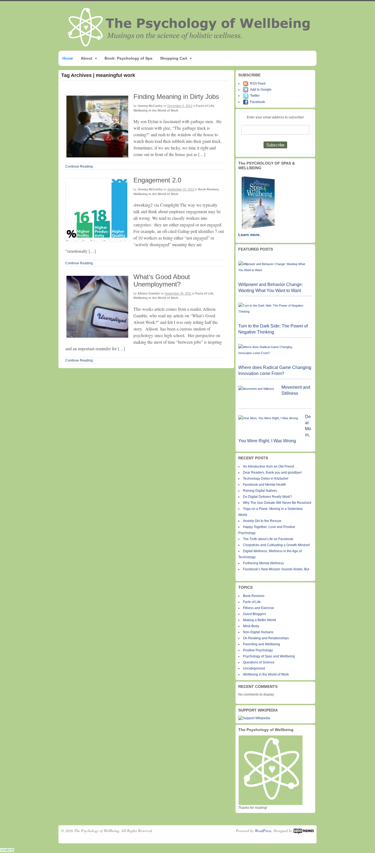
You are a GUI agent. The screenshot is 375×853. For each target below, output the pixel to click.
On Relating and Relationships (266, 638)
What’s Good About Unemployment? (161, 280)
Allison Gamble (149, 293)
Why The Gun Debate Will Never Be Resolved (277, 503)
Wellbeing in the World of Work (155, 110)
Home (67, 58)
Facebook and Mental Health (264, 485)
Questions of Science (259, 662)
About (86, 58)
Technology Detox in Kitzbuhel (265, 478)
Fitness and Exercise (258, 608)
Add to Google (261, 89)
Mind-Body (251, 626)
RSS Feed (257, 83)
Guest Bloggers (254, 614)
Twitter (255, 96)
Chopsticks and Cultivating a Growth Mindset (276, 545)
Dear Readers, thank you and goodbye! (272, 472)
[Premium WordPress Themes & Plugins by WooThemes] (303, 830)
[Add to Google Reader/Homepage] (246, 89)
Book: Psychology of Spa (128, 58)
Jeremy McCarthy (150, 105)
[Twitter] (246, 96)
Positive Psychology (258, 650)
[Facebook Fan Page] (246, 102)
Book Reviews (208, 189)
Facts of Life (205, 105)
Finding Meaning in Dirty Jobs (176, 96)
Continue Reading (79, 166)
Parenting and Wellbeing (261, 644)
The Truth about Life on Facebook (268, 539)
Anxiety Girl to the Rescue (262, 521)
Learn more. (249, 234)
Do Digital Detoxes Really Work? (267, 497)
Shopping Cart (173, 58)
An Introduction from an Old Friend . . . (271, 466)
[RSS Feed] (246, 83)
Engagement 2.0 (157, 180)
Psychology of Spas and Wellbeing (269, 656)
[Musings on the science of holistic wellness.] (189, 45)
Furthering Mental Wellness (263, 563)
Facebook (257, 102)
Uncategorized (254, 668)
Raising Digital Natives (260, 491)
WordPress (263, 830)
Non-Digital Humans (258, 632)
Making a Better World (259, 620)
